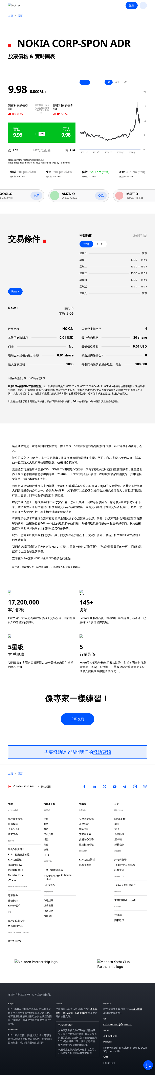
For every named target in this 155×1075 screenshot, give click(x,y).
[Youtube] (115, 787)
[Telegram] (125, 787)
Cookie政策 (81, 1012)
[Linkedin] (94, 787)
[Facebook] (84, 787)
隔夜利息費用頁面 (42, 108)
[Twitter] (105, 787)
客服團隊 (137, 1009)
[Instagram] (135, 787)
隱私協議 (68, 1012)
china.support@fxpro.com (117, 1024)
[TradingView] (145, 787)
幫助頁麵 (102, 752)
